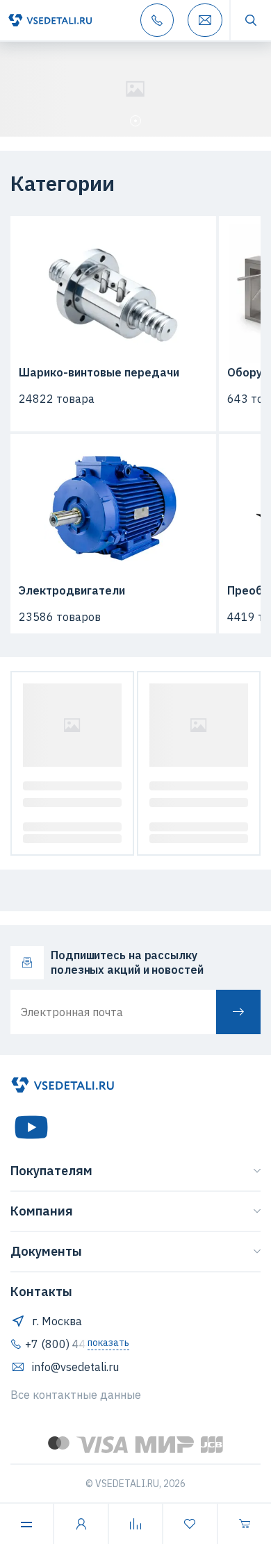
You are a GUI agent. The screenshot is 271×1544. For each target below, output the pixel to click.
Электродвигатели (72, 590)
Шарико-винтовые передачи (99, 372)
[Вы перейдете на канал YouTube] (31, 1127)
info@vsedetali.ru (75, 1366)
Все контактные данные (75, 1395)
